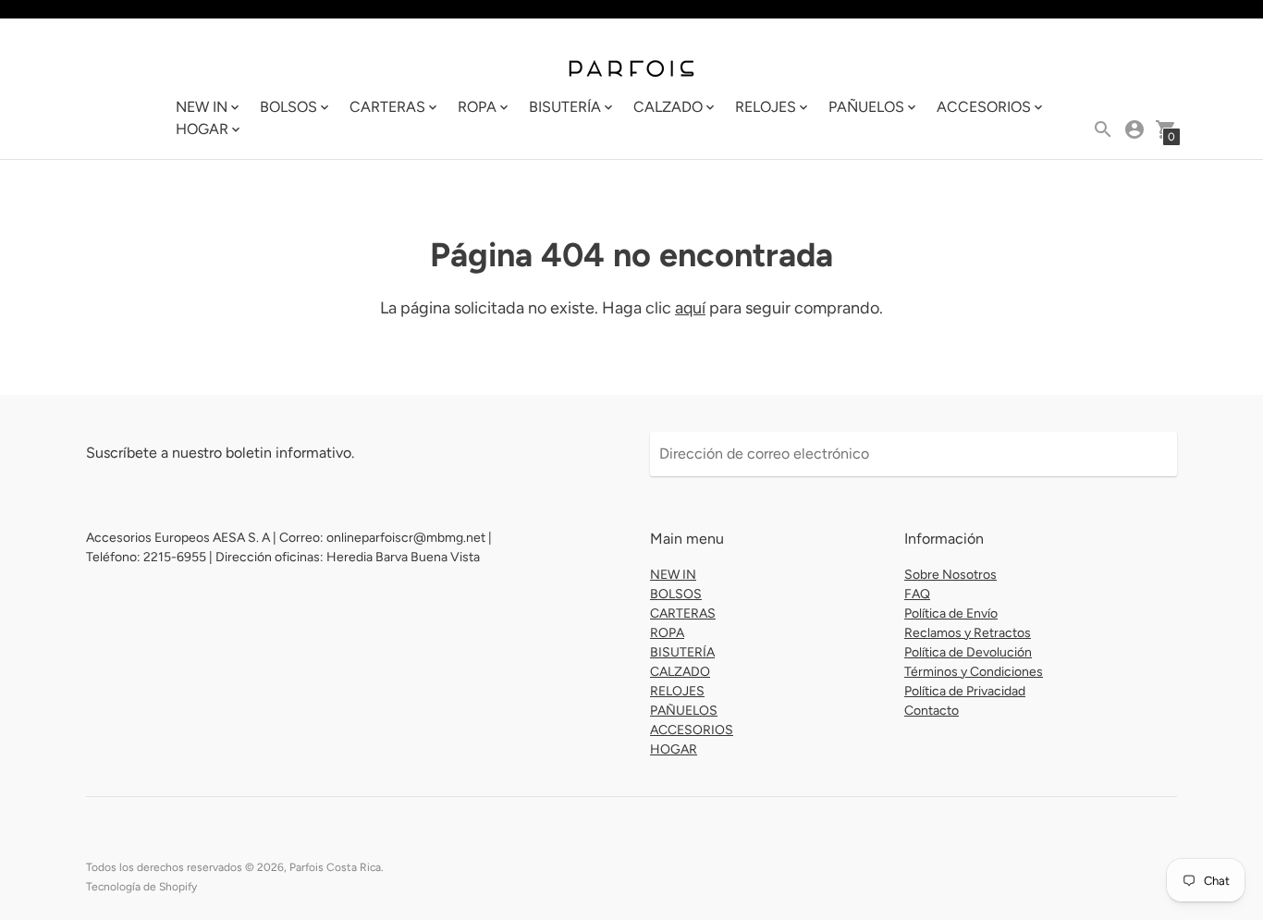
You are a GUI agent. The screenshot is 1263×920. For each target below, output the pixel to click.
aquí (690, 308)
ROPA (667, 633)
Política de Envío (951, 613)
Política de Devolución (968, 652)
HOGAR (673, 749)
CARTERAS (683, 613)
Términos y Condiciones (973, 672)
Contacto (931, 710)
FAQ (917, 594)
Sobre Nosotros (950, 575)
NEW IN (673, 575)
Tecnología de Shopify (141, 886)
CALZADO (680, 672)
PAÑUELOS (683, 710)
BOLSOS (676, 594)
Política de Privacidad (964, 691)
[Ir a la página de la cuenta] (1134, 129)
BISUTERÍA (682, 652)
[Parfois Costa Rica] (631, 66)
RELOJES (677, 691)
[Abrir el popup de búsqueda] (1103, 129)
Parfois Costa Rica (335, 867)
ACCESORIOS (691, 730)
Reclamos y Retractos (967, 633)
